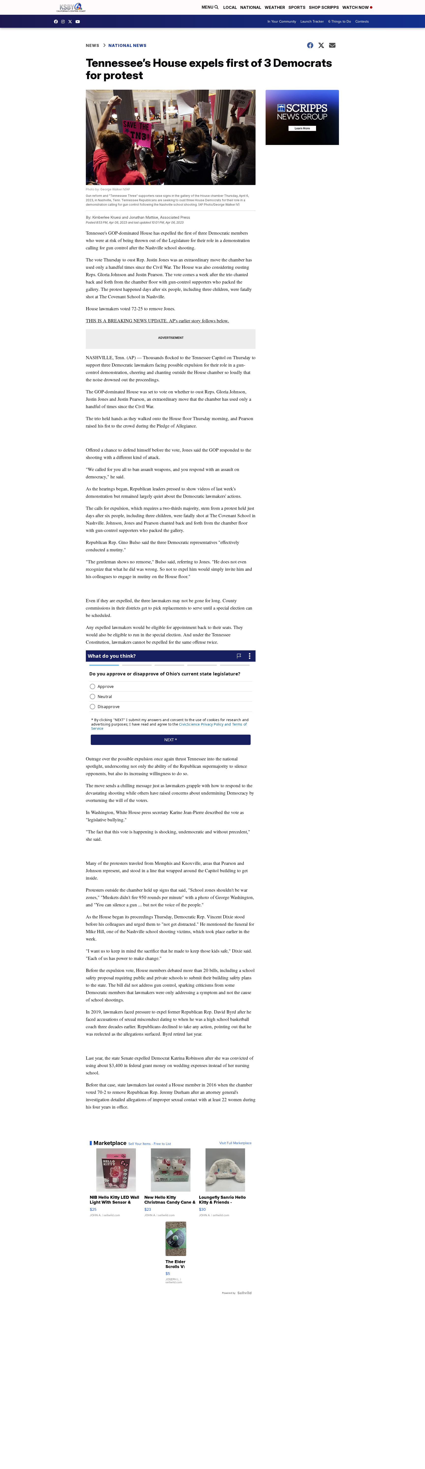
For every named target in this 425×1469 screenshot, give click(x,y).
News (92, 45)
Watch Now (356, 7)
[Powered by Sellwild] (244, 1293)
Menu (208, 7)
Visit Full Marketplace (235, 1143)
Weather (275, 7)
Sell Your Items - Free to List (149, 1143)
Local (230, 7)
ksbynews (57, 22)
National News (127, 45)
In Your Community (282, 21)
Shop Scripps (324, 7)
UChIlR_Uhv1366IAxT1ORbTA (79, 22)
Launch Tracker (312, 21)
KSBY (71, 22)
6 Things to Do (339, 21)
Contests (362, 21)
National (250, 7)
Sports (296, 7)
